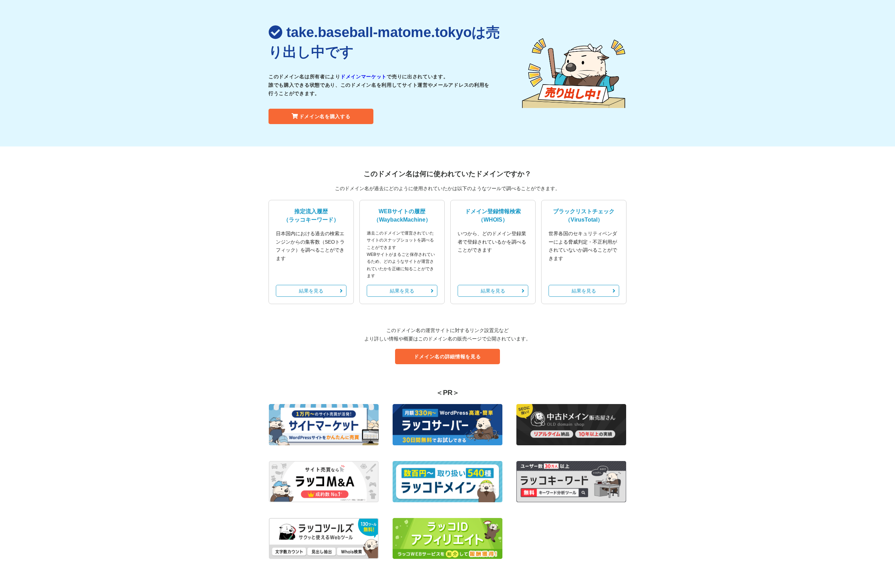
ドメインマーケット (364, 76)
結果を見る (311, 291)
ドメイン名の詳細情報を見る (447, 356)
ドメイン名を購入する (325, 116)
